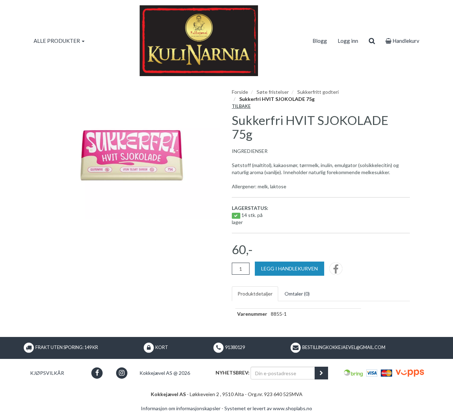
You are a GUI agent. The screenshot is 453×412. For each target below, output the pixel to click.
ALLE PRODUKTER (57, 41)
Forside (240, 92)
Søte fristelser (273, 92)
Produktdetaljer (255, 294)
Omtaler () (297, 294)
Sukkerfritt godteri (318, 92)
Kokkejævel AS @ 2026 (164, 373)
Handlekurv (405, 41)
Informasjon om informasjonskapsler (180, 408)
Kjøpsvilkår (47, 373)
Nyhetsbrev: (233, 373)
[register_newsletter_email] (321, 373)
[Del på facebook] (335, 271)
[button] (97, 373)
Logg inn (348, 41)
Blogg (319, 41)
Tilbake (241, 106)
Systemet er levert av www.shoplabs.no (268, 408)
